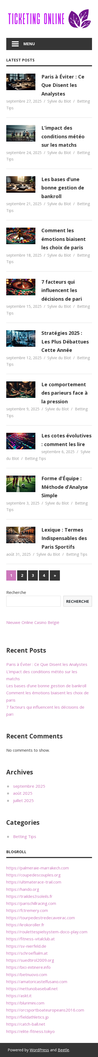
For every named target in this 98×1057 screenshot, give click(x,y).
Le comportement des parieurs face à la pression (64, 393)
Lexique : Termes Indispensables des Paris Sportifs (64, 538)
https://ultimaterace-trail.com (33, 882)
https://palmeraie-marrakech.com (37, 868)
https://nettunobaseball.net (32, 988)
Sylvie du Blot (59, 101)
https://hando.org (22, 889)
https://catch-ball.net (25, 1024)
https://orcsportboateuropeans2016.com (45, 1010)
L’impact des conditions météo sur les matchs (63, 136)
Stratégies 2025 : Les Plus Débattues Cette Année (65, 341)
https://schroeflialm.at (27, 953)
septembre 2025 (29, 786)
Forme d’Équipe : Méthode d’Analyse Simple (64, 487)
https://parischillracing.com (31, 903)
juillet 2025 (23, 800)
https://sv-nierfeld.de (26, 946)
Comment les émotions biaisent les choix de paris (63, 239)
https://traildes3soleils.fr (29, 896)
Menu (29, 43)
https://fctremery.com (27, 910)
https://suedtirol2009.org (30, 960)
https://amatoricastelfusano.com (36, 981)
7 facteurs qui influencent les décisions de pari (61, 290)
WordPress (39, 1049)
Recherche (16, 592)
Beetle (63, 1049)
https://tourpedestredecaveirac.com (40, 917)
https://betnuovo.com (26, 974)
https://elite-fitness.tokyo (30, 1031)
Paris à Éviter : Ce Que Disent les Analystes (62, 85)
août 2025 (22, 793)
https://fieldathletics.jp (27, 1017)
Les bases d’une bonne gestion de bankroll (62, 187)
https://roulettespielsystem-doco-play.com (46, 931)
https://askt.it (19, 995)
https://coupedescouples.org (33, 875)
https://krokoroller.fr (25, 924)
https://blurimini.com (25, 1003)
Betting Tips (35, 458)
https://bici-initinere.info (28, 967)
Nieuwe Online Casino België (32, 622)
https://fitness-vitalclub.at (30, 938)
